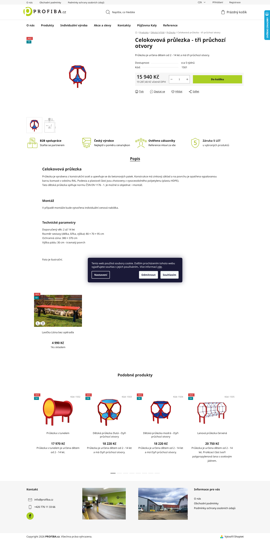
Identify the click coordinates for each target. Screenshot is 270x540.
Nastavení (100, 275)
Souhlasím (169, 275)
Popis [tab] (135, 158)
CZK (200, 2)
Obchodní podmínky (50, 2)
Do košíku (217, 79)
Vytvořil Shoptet (234, 536)
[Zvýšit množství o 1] (187, 79)
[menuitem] (30, 25)
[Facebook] (30, 516)
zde (159, 266)
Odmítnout (148, 275)
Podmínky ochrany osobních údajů (86, 2)
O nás (29, 2)
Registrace (235, 2)
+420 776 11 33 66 (44, 507)
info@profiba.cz (43, 499)
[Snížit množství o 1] (171, 79)
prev (29, 432)
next (241, 432)
